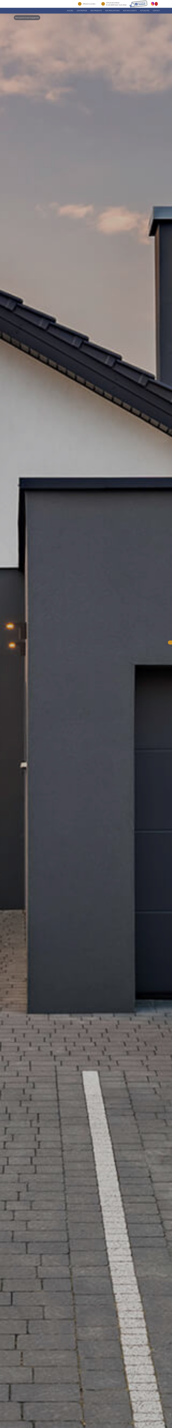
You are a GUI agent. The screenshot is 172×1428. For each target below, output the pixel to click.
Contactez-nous (24, 738)
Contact (156, 10)
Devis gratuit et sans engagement (27, 18)
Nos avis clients (130, 10)
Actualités (144, 10)
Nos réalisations (112, 10)
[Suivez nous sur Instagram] (153, 4)
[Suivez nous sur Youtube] (156, 4)
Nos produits (96, 10)
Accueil (70, 10)
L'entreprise (82, 10)
